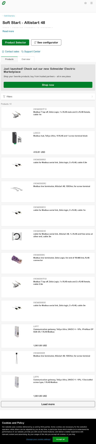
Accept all (60, 439)
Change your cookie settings (38, 439)
